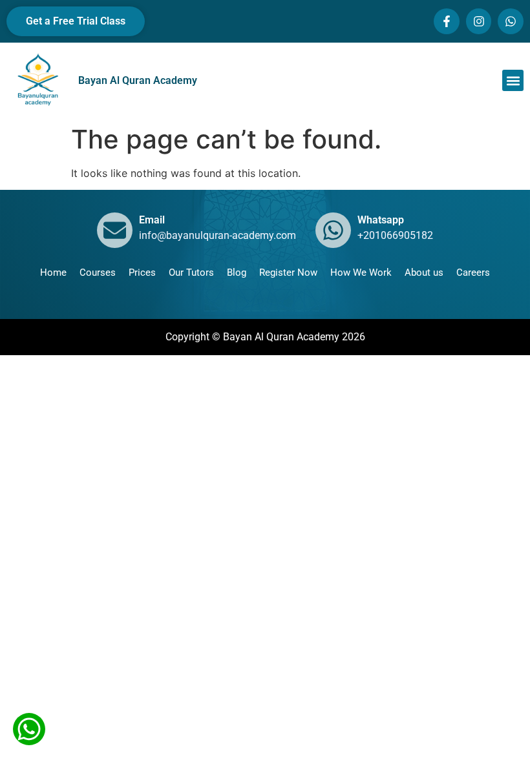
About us (424, 272)
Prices (142, 272)
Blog (236, 272)
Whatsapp (380, 220)
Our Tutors (191, 272)
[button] (513, 80)
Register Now (288, 272)
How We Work (361, 272)
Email (152, 220)
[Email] (114, 230)
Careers (473, 272)
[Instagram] (479, 21)
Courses (98, 272)
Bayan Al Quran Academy (137, 80)
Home (53, 272)
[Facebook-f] (447, 21)
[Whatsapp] (511, 21)
